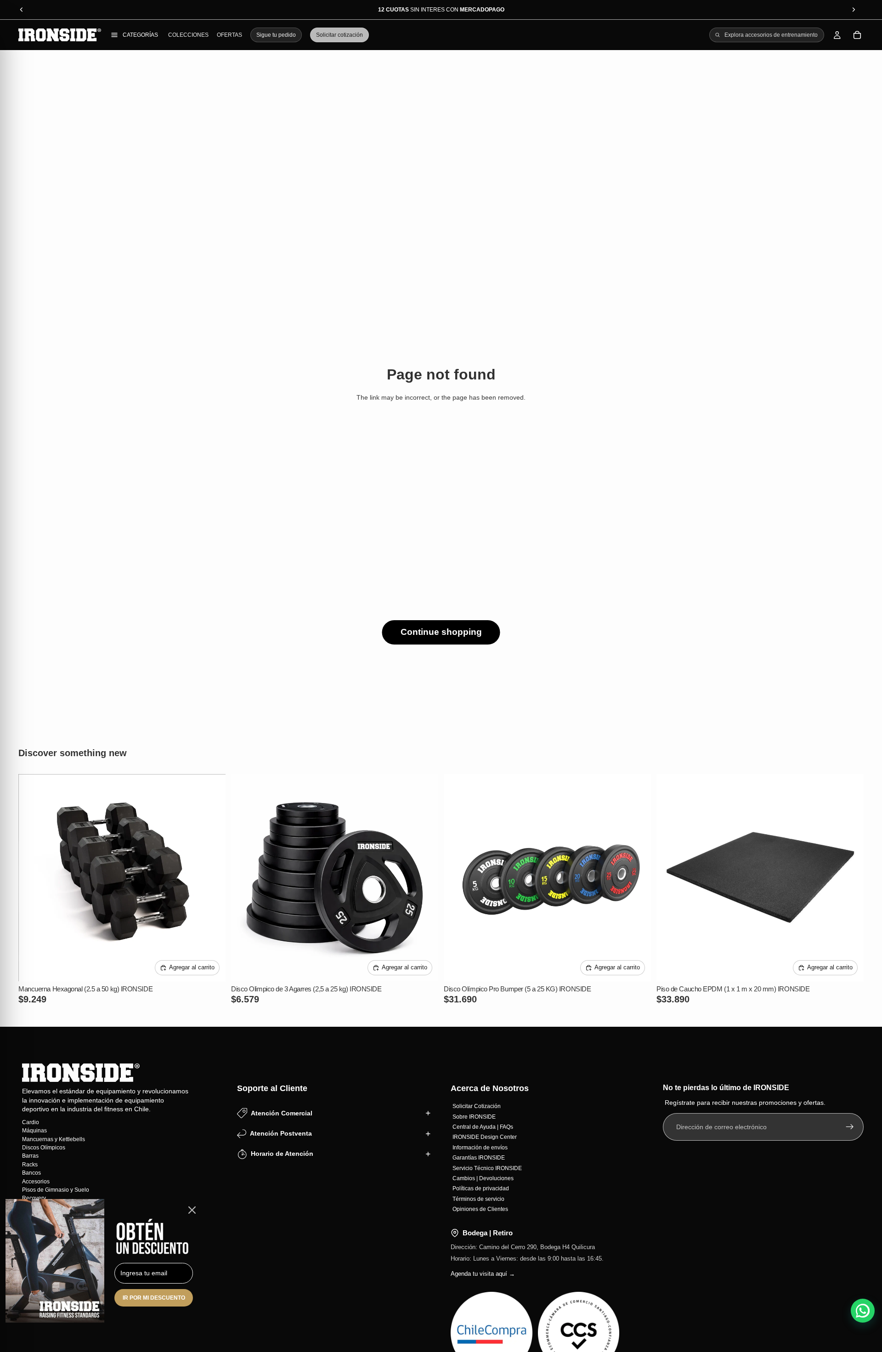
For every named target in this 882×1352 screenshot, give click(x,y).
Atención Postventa (281, 1133)
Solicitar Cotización (476, 1106)
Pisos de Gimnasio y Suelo (55, 1189)
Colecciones (188, 35)
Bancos (31, 1173)
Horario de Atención (282, 1153)
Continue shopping (441, 632)
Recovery (34, 1198)
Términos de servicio (478, 1198)
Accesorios (36, 1181)
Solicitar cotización (339, 35)
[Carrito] (857, 35)
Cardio (30, 1122)
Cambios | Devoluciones (483, 1178)
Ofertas (229, 35)
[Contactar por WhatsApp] (863, 1311)
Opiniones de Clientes (480, 1209)
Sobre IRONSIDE (474, 1116)
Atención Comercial (281, 1113)
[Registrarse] (849, 1127)
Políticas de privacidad (480, 1188)
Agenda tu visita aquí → (483, 1273)
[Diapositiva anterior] (32, 877)
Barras (30, 1156)
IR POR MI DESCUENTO (154, 1298)
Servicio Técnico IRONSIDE (487, 1168)
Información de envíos (480, 1147)
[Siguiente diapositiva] (212, 877)
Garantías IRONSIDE (478, 1157)
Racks (30, 1164)
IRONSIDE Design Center (484, 1137)
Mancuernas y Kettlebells (53, 1139)
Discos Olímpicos (43, 1147)
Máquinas (34, 1130)
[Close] (192, 1210)
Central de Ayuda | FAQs (482, 1127)
